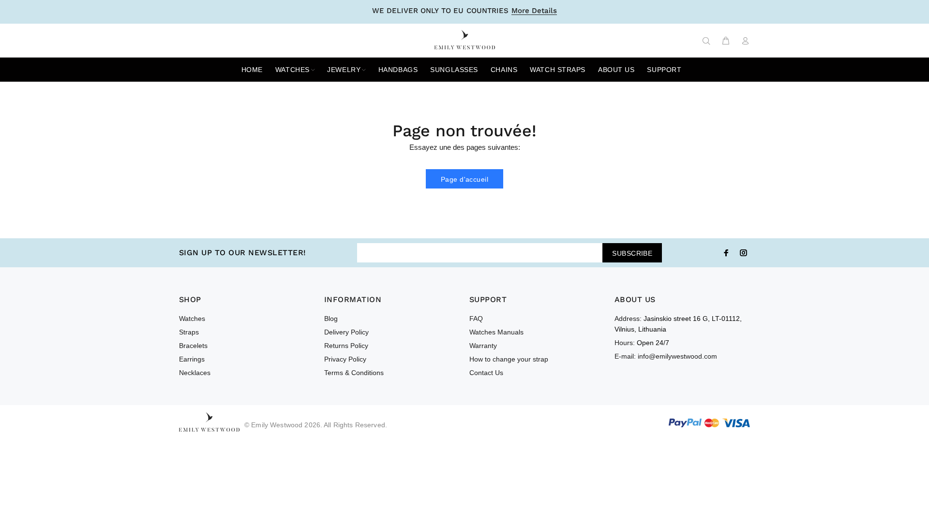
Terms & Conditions (354, 373)
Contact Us (486, 373)
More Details (534, 11)
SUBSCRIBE (632, 253)
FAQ (476, 318)
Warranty (483, 345)
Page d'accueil (464, 179)
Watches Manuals (496, 332)
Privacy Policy (345, 359)
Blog (331, 318)
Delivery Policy (346, 332)
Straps (189, 332)
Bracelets (193, 345)
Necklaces (194, 373)
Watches (192, 318)
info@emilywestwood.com (677, 356)
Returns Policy (346, 345)
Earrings (192, 359)
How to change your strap (508, 359)
